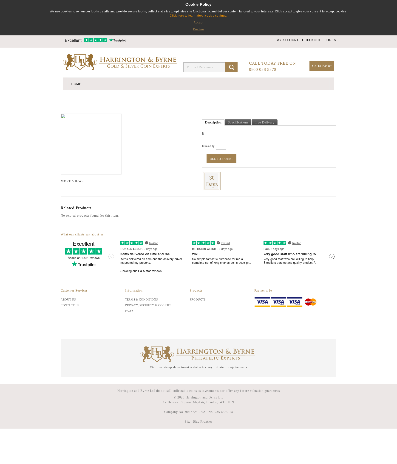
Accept (198, 22)
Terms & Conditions (141, 299)
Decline (198, 29)
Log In (330, 40)
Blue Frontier (202, 421)
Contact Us (70, 305)
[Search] (231, 67)
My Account (287, 40)
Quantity (208, 146)
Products (198, 299)
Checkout (311, 40)
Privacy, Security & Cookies (148, 305)
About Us (68, 299)
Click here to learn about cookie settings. (198, 15)
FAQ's (129, 310)
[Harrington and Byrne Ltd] (120, 62)
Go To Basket (322, 66)
